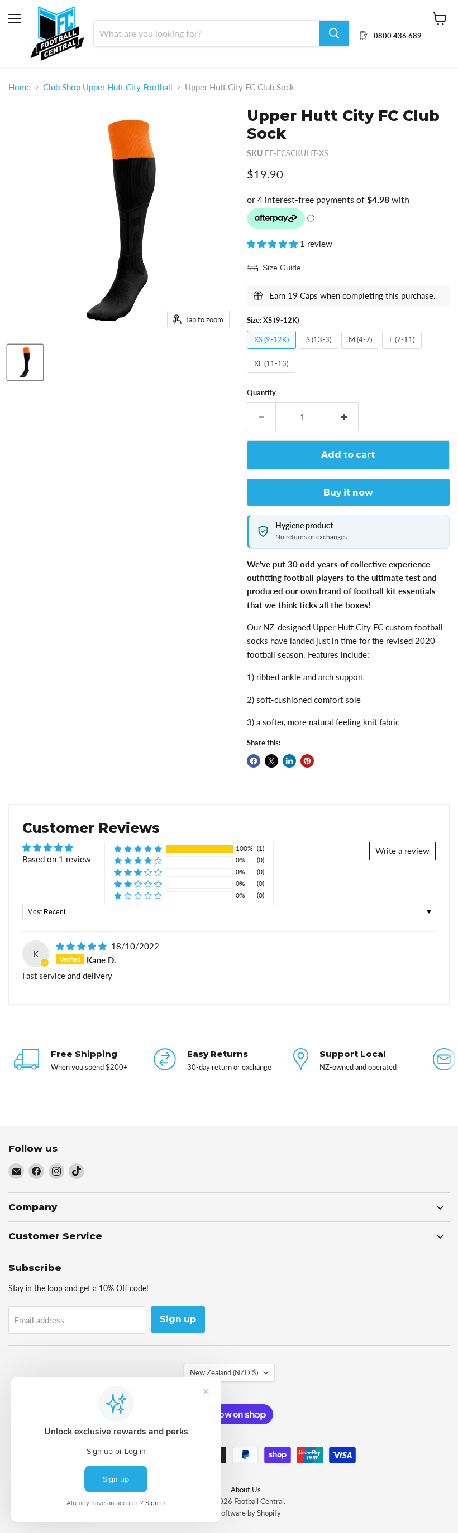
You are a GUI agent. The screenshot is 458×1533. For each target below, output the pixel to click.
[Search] (334, 33)
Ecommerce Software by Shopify (229, 1512)
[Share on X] (271, 761)
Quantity (261, 393)
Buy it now (348, 492)
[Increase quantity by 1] (344, 416)
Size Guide (282, 267)
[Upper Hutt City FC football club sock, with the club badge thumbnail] (25, 362)
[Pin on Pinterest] (307, 761)
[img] (82, 946)
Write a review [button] (402, 851)
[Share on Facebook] (253, 761)
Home (19, 87)
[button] (273, 244)
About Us (246, 1489)
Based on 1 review (56, 859)
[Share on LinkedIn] (289, 761)
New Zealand (224, 1372)
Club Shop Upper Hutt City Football (108, 87)
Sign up (178, 1319)
